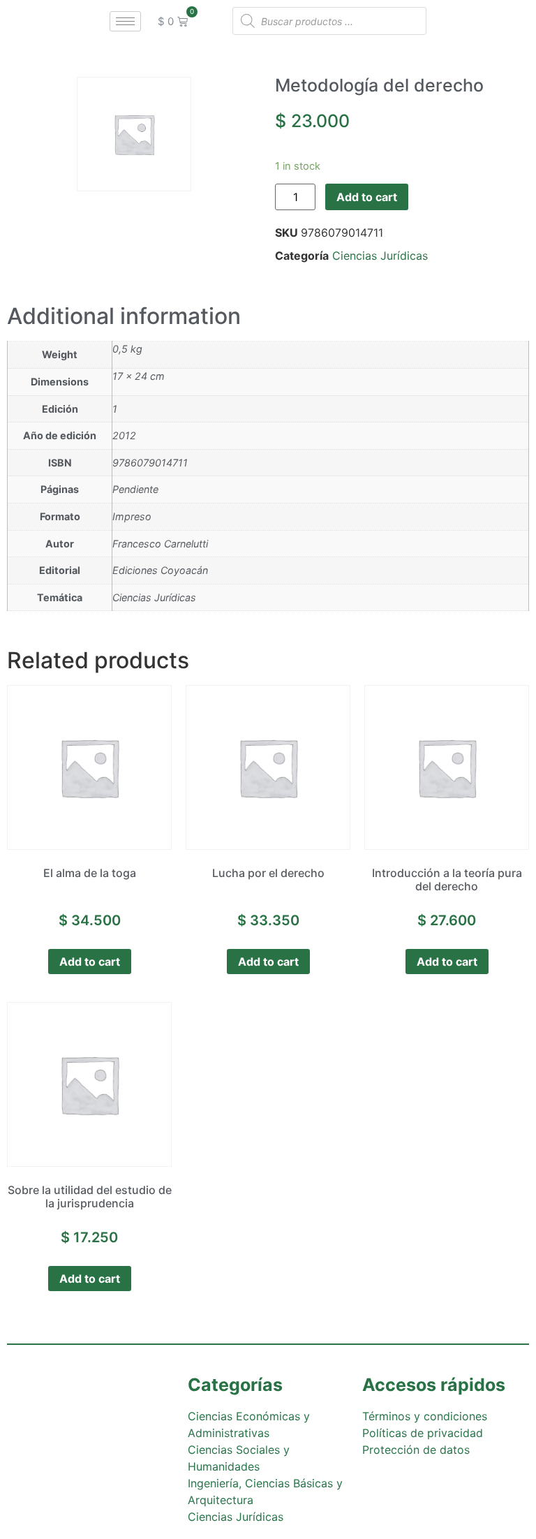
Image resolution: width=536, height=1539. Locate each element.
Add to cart (366, 197)
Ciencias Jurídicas (380, 256)
